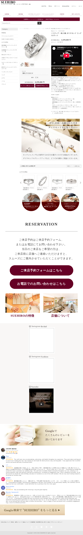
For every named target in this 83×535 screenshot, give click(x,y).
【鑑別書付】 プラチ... (57, 188)
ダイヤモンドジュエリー (34, 15)
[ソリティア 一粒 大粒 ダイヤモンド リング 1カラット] (35, 60)
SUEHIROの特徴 (22, 315)
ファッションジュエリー (48, 15)
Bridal (31, 528)
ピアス (3, 78)
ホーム (21, 28)
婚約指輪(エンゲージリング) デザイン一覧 (34, 28)
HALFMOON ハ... (70, 188)
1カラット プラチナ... (42, 188)
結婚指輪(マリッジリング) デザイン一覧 (9, 50)
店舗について (60, 315)
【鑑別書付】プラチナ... (29, 188)
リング (75, 105)
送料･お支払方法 (76, 15)
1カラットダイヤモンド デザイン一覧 (62, 100)
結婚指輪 (7, 15)
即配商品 (4, 32)
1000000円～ (64, 108)
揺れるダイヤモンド (6, 54)
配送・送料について (16, 522)
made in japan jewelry (8, 39)
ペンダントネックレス (7, 71)
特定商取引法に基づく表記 (43, 522)
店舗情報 (62, 15)
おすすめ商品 (5, 42)
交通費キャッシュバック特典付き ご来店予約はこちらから (41, 19)
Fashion (36, 528)
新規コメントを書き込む (73, 166)
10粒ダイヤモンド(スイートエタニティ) (9, 58)
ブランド (4, 84)
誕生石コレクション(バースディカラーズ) (9, 68)
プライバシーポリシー (56, 522)
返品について (26, 522)
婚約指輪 (20, 15)
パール (3, 81)
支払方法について (6, 522)
